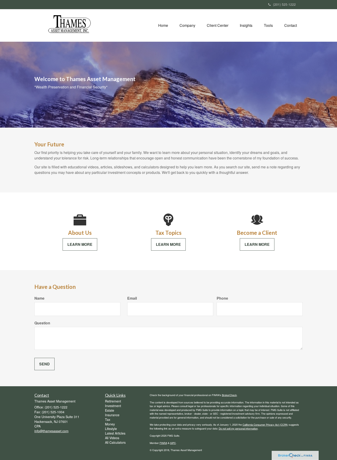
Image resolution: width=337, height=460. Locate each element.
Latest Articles (115, 433)
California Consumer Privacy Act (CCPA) (265, 424)
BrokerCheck (229, 395)
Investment (113, 405)
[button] (187, 25)
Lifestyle (111, 428)
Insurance (112, 415)
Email (132, 298)
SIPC (173, 443)
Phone (222, 298)
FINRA (163, 443)
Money (110, 424)
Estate (109, 410)
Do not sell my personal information (238, 428)
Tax (107, 419)
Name (39, 298)
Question (42, 323)
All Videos (112, 437)
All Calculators (115, 442)
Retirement (113, 401)
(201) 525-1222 (284, 4)
